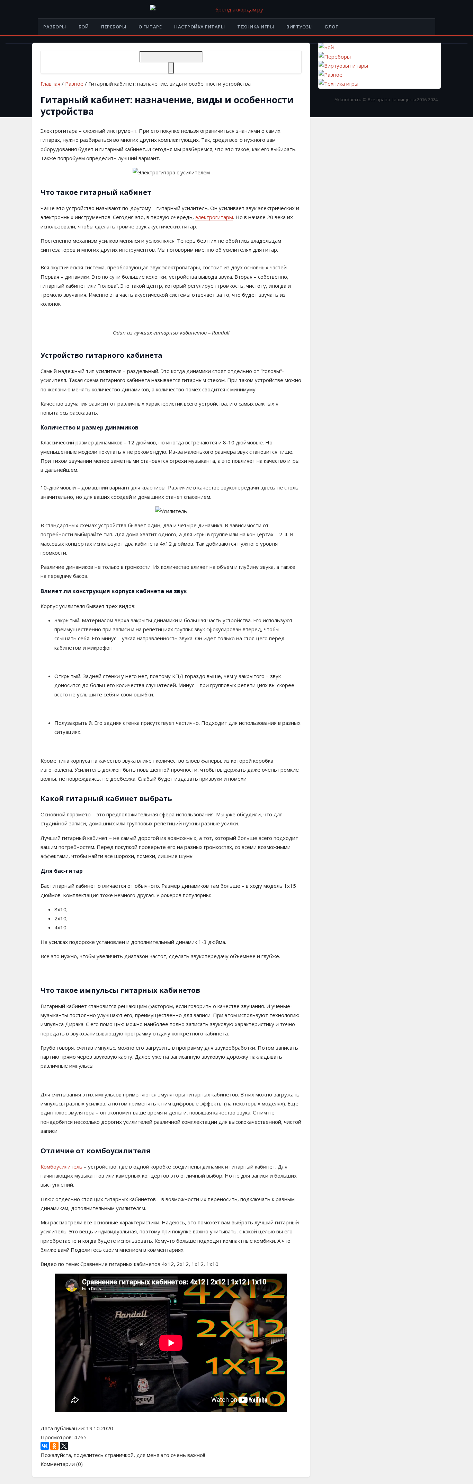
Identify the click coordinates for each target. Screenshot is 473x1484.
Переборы (113, 27)
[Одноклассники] (54, 1446)
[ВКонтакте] (45, 1446)
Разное (74, 83)
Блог (331, 27)
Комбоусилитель (61, 1166)
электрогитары (214, 217)
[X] (64, 1446)
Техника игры (255, 27)
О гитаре (150, 27)
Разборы (54, 27)
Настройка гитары (199, 27)
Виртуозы (299, 27)
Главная (50, 83)
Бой (84, 27)
